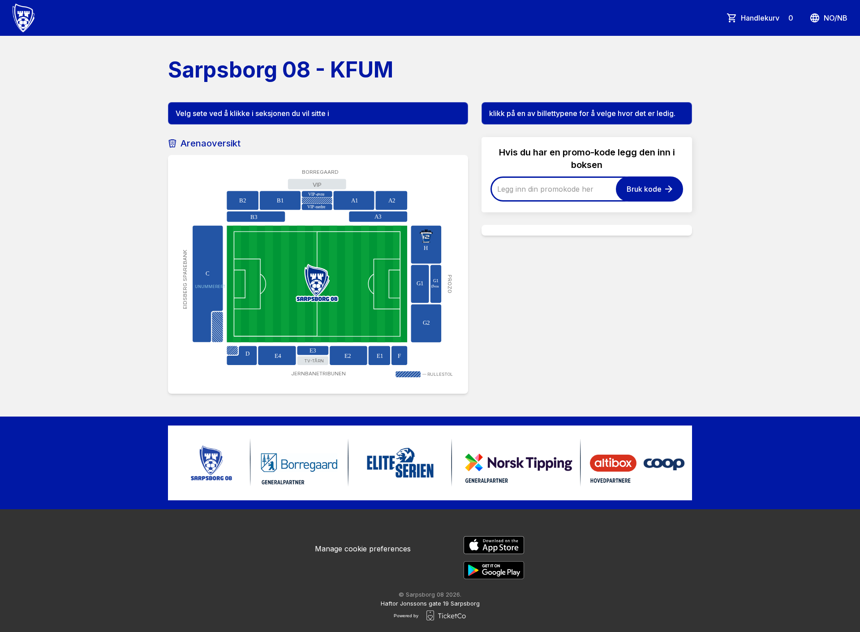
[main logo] (23, 18)
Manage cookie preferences (363, 548)
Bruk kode (644, 189)
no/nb (835, 17)
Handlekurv (767, 17)
